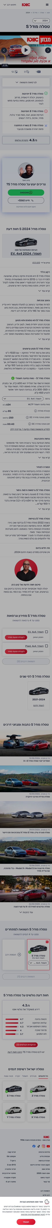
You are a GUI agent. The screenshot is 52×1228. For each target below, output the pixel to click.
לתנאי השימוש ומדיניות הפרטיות (33, 1214)
